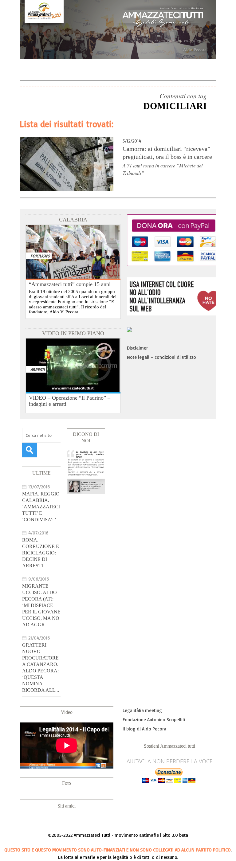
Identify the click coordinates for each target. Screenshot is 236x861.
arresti (37, 369)
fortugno (40, 255)
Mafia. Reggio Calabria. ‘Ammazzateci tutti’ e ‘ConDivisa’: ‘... (41, 506)
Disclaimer (137, 348)
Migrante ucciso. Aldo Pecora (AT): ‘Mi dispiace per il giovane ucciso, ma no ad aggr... (41, 605)
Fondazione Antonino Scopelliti (154, 719)
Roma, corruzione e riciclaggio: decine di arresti (40, 552)
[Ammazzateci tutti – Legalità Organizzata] (118, 29)
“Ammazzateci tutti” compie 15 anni (70, 284)
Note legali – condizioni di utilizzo (161, 357)
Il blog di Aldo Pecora (144, 729)
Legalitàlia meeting (142, 710)
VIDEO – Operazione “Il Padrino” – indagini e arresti (69, 401)
